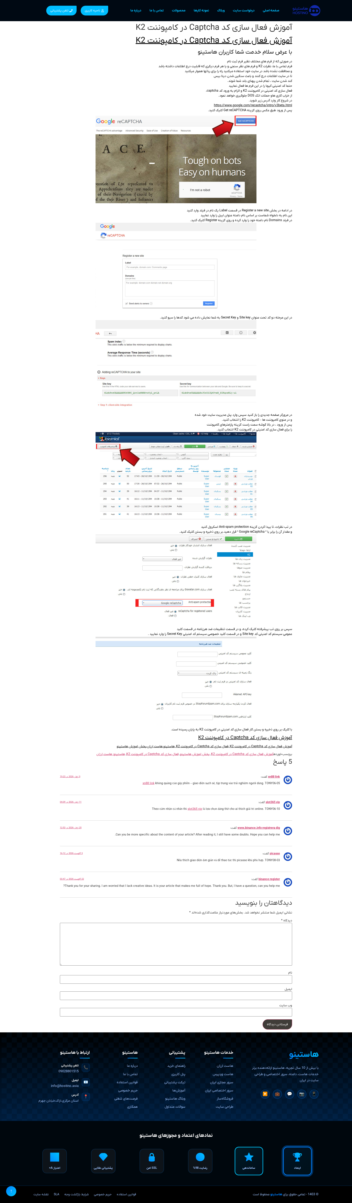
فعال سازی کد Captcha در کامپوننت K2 (152, 754)
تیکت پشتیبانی (174, 1082)
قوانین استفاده (127, 1082)
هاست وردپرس (223, 1074)
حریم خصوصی (128, 1090)
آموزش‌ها (178, 1090)
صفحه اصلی (271, 11)
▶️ (265, 1094)
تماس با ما (157, 11)
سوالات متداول (175, 1107)
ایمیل (288, 989)
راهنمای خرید (176, 1066)
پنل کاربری (178, 1074)
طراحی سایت (224, 1107)
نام (290, 972)
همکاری (132, 1107)
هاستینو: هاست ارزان (110, 754)
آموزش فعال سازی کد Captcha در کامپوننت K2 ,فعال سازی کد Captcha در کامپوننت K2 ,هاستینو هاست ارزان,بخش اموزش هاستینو (204, 746)
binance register (269, 879)
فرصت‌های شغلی (126, 1099)
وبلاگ (221, 11)
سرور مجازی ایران (221, 1082)
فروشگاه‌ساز (225, 1099)
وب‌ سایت (285, 1005)
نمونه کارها (201, 11)
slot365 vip (273, 802)
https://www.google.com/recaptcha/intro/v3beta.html (253, 105)
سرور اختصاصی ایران (219, 1090)
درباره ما (135, 11)
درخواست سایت (244, 11)
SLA (56, 1194)
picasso (275, 854)
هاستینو (276, 1194)
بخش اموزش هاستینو (195, 754)
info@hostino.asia (65, 1086)
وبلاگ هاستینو (175, 1099)
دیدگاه (286, 920)
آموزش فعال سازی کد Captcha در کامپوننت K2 (214, 40)
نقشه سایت (41, 1194)
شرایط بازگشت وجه (76, 1194)
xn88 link (274, 777)
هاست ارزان (225, 1066)
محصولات (179, 11)
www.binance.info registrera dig (259, 828)
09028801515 (68, 1071)
